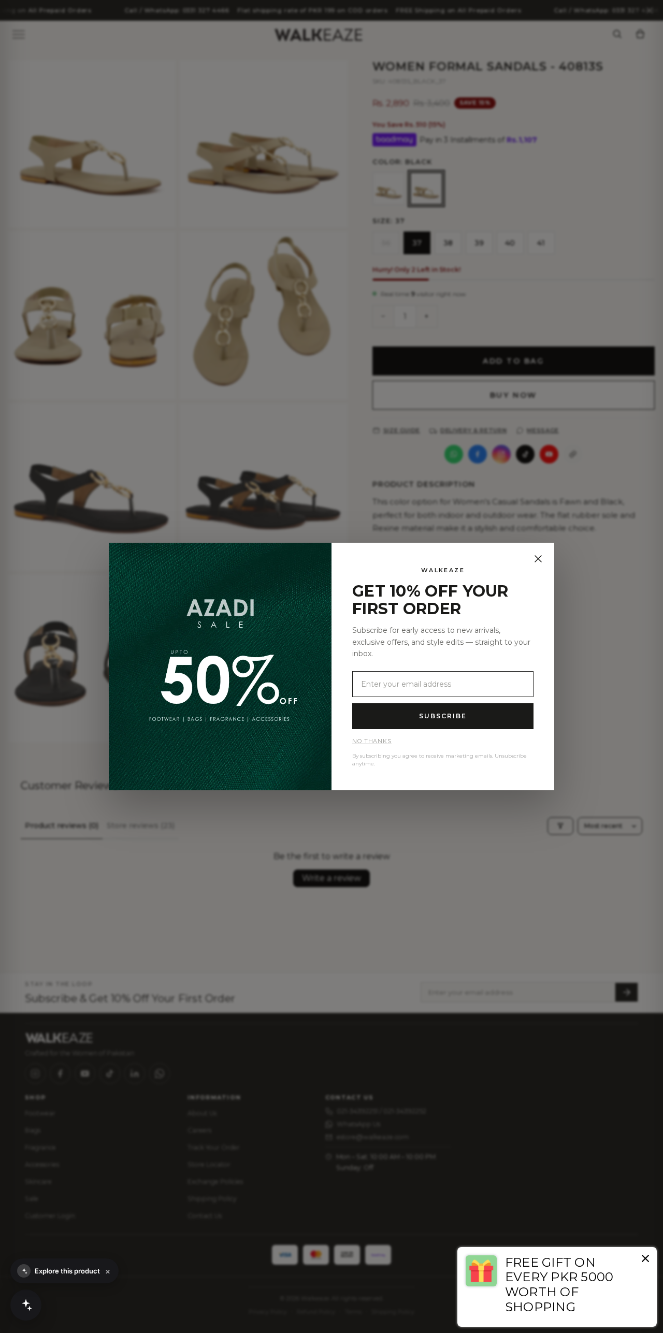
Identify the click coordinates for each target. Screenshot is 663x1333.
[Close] (538, 559)
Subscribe (442, 716)
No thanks (372, 741)
